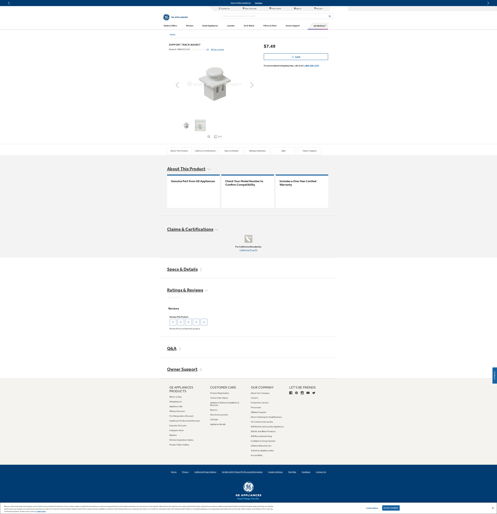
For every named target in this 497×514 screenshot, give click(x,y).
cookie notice (41, 511)
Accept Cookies (391, 508)
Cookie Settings (372, 508)
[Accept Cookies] (493, 508)
